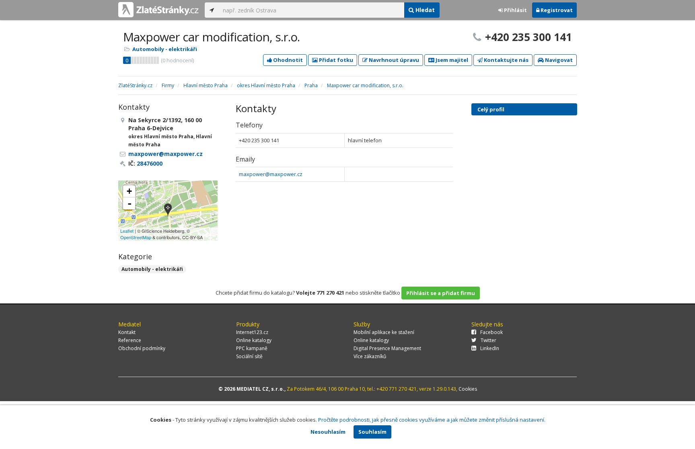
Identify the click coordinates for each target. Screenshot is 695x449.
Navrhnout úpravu (393, 60)
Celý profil (490, 109)
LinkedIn (489, 348)
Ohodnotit (287, 60)
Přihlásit (515, 10)
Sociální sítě (249, 356)
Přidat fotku (335, 60)
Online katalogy (253, 340)
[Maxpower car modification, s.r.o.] (168, 210)
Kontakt (127, 332)
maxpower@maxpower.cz (270, 174)
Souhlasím (372, 431)
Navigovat (558, 60)
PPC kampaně (251, 348)
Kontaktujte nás (505, 60)
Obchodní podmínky (141, 348)
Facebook (491, 332)
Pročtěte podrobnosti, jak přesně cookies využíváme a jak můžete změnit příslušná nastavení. (431, 419)
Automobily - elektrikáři (164, 49)
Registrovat (556, 10)
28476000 (149, 163)
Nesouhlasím (327, 431)
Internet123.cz (252, 332)
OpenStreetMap (135, 237)
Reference (129, 340)
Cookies (468, 388)
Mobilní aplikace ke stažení (384, 332)
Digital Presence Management (387, 348)
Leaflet (127, 231)
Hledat (424, 10)
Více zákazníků (370, 356)
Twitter (488, 340)
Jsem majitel (451, 60)
